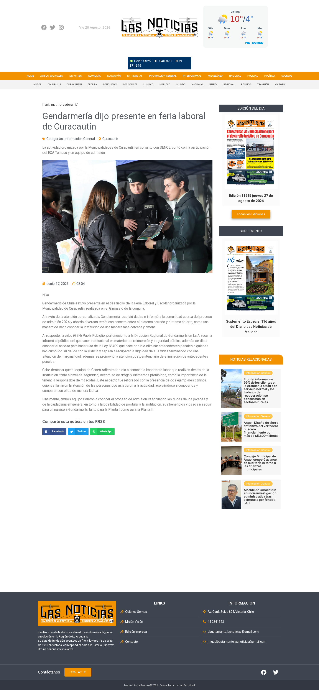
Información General (162, 75)
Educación (114, 75)
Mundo (181, 84)
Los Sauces (130, 84)
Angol (37, 84)
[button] (54, 431)
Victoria (280, 84)
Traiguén (263, 84)
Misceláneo (215, 75)
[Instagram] (61, 27)
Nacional (235, 75)
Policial (252, 75)
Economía (94, 75)
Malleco (165, 84)
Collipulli (54, 84)
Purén (213, 84)
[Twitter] (52, 27)
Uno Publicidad (187, 685)
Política (269, 75)
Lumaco (148, 84)
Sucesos (286, 75)
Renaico (246, 84)
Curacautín (74, 84)
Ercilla (92, 84)
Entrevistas (135, 75)
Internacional (192, 75)
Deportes (75, 75)
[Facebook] (44, 27)
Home (30, 75)
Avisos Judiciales (51, 75)
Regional (229, 84)
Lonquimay (110, 84)
